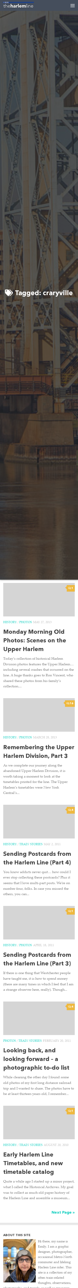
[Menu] (72, 5)
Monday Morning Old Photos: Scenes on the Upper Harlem (34, 641)
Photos (25, 622)
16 (71, 703)
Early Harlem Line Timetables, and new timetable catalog (33, 1163)
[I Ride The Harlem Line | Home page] (23, 5)
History (10, 622)
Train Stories (30, 844)
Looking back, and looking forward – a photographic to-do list (36, 1059)
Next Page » (63, 1212)
